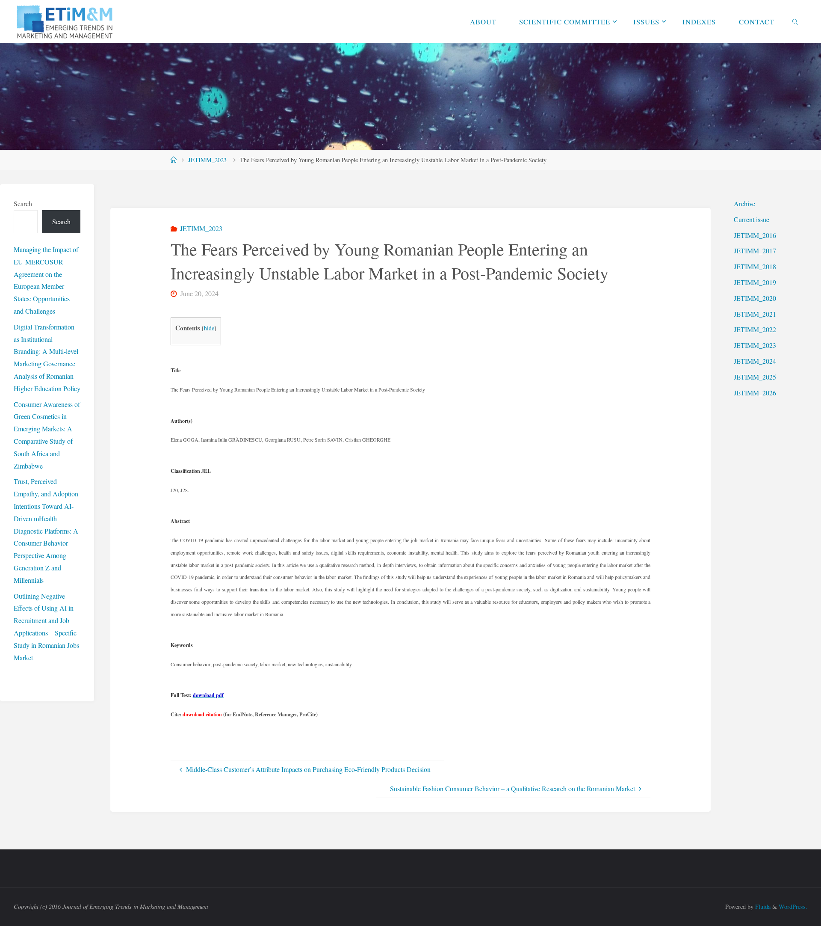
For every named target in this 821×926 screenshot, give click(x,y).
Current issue (751, 219)
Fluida (762, 906)
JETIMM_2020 (755, 298)
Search (23, 203)
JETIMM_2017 (755, 250)
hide (209, 328)
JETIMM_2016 (755, 235)
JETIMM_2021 (755, 313)
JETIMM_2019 (755, 282)
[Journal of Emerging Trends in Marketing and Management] (65, 21)
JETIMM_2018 (755, 266)
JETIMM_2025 (755, 376)
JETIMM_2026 (755, 392)
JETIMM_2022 (755, 329)
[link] (795, 21)
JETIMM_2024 (755, 360)
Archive (744, 203)
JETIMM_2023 (207, 160)
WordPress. (793, 906)
